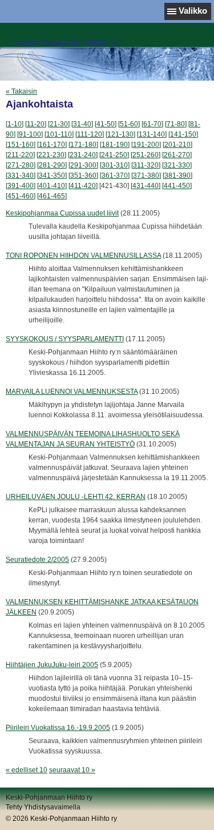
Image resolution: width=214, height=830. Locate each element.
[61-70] (152, 124)
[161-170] (52, 145)
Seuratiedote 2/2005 (37, 560)
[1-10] (14, 124)
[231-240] (83, 155)
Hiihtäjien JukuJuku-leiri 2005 (52, 665)
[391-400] (20, 186)
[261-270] (177, 155)
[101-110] (59, 134)
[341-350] (52, 175)
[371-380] (146, 175)
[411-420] (83, 186)
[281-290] (52, 165)
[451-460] (20, 196)
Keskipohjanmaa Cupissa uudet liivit (62, 213)
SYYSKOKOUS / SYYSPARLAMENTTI (65, 339)
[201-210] (177, 145)
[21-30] (59, 124)
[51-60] (129, 124)
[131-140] (152, 134)
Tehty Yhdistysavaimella (43, 807)
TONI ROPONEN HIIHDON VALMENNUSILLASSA (83, 256)
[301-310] (115, 165)
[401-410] (52, 186)
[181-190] (115, 145)
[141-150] (183, 134)
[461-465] (52, 196)
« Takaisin (21, 91)
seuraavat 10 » (72, 770)
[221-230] (51, 155)
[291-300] (83, 165)
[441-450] (177, 186)
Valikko (193, 10)
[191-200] (146, 145)
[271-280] (20, 165)
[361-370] (115, 175)
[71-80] (176, 124)
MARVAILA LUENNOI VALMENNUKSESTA (72, 392)
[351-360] (83, 175)
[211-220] (20, 155)
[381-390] (177, 175)
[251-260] (145, 155)
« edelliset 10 (26, 770)
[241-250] (114, 155)
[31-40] (82, 124)
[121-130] (120, 134)
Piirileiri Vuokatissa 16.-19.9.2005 (58, 728)
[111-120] (89, 134)
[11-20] (35, 124)
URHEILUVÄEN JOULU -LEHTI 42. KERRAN (76, 497)
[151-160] (20, 145)
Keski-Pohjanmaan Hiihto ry (66, 42)
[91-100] (30, 134)
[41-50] (105, 124)
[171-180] (83, 145)
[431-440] (145, 186)
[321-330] (177, 165)
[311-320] (145, 165)
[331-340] (20, 175)
